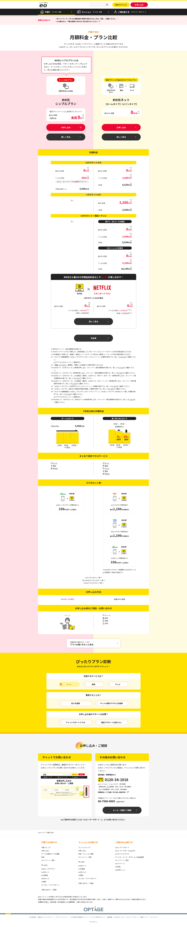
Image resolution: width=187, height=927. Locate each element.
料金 (42, 857)
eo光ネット (45, 872)
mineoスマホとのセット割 (93, 583)
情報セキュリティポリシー (45, 917)
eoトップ (41, 832)
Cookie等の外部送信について (79, 917)
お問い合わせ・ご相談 (48, 890)
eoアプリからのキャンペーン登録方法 (67, 397)
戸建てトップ (45, 847)
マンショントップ (84, 847)
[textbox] (100, 4)
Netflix (55, 468)
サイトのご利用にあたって (97, 917)
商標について (144, 917)
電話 (106, 466)
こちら (123, 357)
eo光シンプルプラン (48, 869)
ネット (55, 463)
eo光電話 (44, 875)
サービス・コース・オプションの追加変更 (129, 857)
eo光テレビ (45, 878)
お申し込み (45, 851)
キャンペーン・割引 (48, 860)
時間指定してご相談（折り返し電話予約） (112, 792)
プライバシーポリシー (61, 917)
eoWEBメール (120, 870)
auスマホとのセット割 (92, 577)
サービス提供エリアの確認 (50, 854)
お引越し (118, 867)
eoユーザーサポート (92, 819)
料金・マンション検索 (86, 854)
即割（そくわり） (60, 365)
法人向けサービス (119, 917)
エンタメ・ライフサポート (50, 885)
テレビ (107, 468)
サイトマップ (154, 917)
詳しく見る (93, 321)
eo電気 (43, 882)
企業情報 (109, 917)
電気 (54, 466)
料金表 (93, 338)
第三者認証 (33, 917)
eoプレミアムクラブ (122, 854)
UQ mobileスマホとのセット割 (92, 580)
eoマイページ (120, 863)
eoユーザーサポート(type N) (125, 851)
